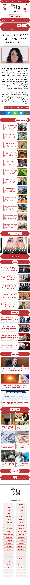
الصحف (8, 531)
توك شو (9, 546)
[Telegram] (21, 113)
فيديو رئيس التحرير (8, 534)
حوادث (8, 513)
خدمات (21, 540)
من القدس (21, 561)
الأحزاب (21, 555)
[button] (27, 245)
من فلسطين (21, 564)
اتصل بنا (21, 570)
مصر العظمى (21, 525)
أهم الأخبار (15, 354)
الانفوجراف (8, 543)
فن (21, 516)
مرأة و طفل (21, 549)
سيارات (21, 552)
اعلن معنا (21, 567)
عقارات (8, 549)
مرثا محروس (17, 107)
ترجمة (8, 561)
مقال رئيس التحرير (15, 233)
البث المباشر (9, 537)
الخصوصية (8, 567)
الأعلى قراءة (15, 409)
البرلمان (21, 558)
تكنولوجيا (21, 519)
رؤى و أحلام (21, 546)
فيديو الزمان (21, 534)
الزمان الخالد (21, 537)
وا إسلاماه (21, 528)
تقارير (14, 20)
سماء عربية (21, 543)
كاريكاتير (9, 525)
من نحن (9, 564)
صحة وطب (8, 516)
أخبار (24, 20)
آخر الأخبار (15, 312)
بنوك (9, 555)
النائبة (25, 107)
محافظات (21, 522)
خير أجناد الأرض (8, 540)
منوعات (9, 519)
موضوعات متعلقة (21, 120)
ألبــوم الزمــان (9, 558)
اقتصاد (21, 513)
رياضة (9, 20)
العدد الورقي (15, 256)
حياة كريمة (7, 107)
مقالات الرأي (9, 528)
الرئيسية (21, 504)
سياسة (19, 20)
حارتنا (8, 552)
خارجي (4, 20)
